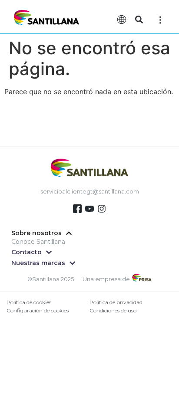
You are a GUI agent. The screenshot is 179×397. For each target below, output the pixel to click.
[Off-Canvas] (160, 19)
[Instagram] (101, 208)
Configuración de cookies (38, 310)
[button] (139, 20)
